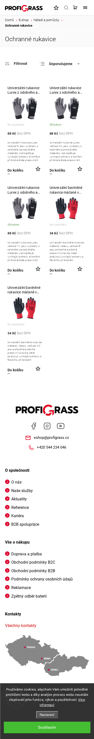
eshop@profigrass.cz (51, 437)
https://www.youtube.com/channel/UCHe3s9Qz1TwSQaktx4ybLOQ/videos (60, 426)
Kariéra (17, 515)
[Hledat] (66, 7)
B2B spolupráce (25, 524)
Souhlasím (47, 727)
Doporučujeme (60, 64)
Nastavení (47, 715)
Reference (20, 507)
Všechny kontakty (20, 625)
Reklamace (21, 587)
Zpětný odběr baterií (29, 596)
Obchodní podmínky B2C (33, 562)
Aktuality (19, 499)
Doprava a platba (26, 554)
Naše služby (22, 490)
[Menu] (85, 8)
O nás (16, 482)
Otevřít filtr (16, 64)
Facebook (33, 426)
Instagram (47, 426)
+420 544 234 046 (51, 447)
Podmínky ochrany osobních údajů (42, 579)
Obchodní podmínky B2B (33, 570)
